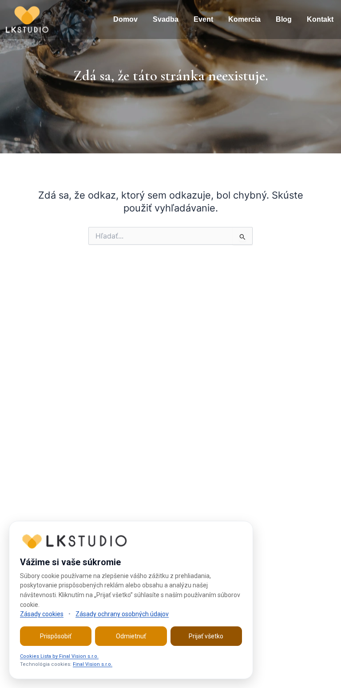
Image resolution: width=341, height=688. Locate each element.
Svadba (165, 19)
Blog (284, 19)
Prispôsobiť (55, 636)
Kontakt (320, 19)
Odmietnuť (131, 636)
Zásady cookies (41, 614)
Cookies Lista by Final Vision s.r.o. (59, 656)
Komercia (244, 19)
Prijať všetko (206, 636)
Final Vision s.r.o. (92, 664)
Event (203, 19)
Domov (125, 19)
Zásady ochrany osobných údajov (122, 614)
